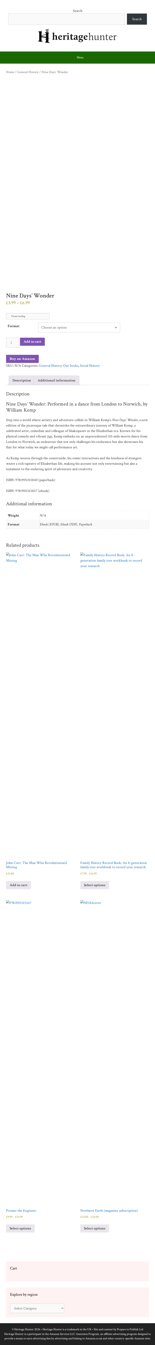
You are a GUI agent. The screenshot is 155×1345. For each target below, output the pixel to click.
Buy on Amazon (22, 358)
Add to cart (32, 341)
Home (10, 72)
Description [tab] (22, 380)
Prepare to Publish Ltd (130, 1329)
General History (28, 72)
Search (77, 10)
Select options (94, 885)
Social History (90, 365)
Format (13, 326)
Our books (70, 365)
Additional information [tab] (56, 380)
